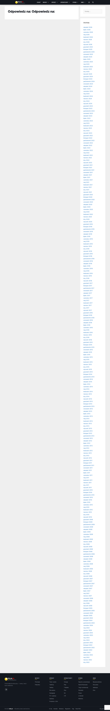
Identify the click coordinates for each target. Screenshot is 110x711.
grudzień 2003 (88, 633)
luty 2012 (86, 455)
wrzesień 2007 (88, 586)
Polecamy (37, 684)
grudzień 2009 (88, 519)
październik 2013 (88, 406)
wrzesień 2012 (88, 438)
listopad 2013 (87, 404)
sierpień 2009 (87, 529)
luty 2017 (86, 308)
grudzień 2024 (88, 76)
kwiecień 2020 (88, 214)
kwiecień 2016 (88, 332)
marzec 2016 (87, 335)
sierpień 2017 (87, 293)
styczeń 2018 (87, 281)
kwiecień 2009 (88, 539)
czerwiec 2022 (88, 150)
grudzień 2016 (88, 313)
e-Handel (80, 695)
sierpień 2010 (87, 500)
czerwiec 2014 (88, 386)
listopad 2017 (87, 285)
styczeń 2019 (87, 251)
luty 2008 (86, 574)
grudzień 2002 (88, 642)
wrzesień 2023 (88, 113)
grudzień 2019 (88, 224)
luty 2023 (86, 130)
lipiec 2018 (86, 266)
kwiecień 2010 (88, 510)
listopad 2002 (87, 645)
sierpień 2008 (87, 559)
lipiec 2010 (86, 502)
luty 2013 (86, 426)
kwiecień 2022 (88, 155)
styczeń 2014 (87, 399)
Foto (94, 690)
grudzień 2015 (88, 342)
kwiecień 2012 (88, 450)
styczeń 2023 (87, 133)
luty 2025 (86, 71)
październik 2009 (89, 524)
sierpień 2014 (87, 382)
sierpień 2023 (87, 116)
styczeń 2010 (87, 517)
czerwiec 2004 (88, 625)
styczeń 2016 (87, 340)
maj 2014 (86, 389)
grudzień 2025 (88, 47)
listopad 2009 (87, 522)
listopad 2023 (87, 108)
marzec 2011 (87, 482)
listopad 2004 (87, 620)
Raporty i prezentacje (84, 682)
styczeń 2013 (87, 428)
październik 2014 (88, 377)
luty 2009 (86, 544)
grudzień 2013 (88, 401)
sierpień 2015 (87, 352)
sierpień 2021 (87, 175)
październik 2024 (89, 81)
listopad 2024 (87, 79)
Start (39, 2)
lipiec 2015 (86, 354)
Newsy (45, 2)
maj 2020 (86, 212)
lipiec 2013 (86, 413)
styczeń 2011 (87, 487)
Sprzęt (54, 2)
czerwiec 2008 (88, 564)
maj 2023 (86, 123)
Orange (66, 682)
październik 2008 (89, 554)
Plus (65, 690)
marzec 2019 (87, 246)
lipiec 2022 (86, 148)
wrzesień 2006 (88, 598)
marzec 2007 (87, 596)
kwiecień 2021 (88, 185)
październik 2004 (89, 623)
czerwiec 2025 (88, 62)
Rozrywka (95, 684)
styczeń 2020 (87, 222)
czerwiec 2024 (88, 91)
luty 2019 (86, 249)
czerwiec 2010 (88, 505)
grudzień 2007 (88, 578)
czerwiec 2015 (88, 357)
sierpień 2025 (87, 57)
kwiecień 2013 (88, 421)
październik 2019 (88, 229)
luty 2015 (86, 367)
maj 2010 (86, 507)
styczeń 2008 (87, 576)
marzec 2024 (87, 98)
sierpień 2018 (87, 263)
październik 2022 (88, 140)
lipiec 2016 (86, 325)
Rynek (75, 2)
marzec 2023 (87, 128)
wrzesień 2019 (88, 231)
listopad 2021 (87, 167)
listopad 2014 (87, 374)
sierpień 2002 (87, 650)
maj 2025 (86, 64)
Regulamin (67, 708)
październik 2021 (88, 170)
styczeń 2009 (87, 546)
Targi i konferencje (83, 687)
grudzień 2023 (88, 106)
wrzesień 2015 (88, 349)
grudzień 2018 (88, 254)
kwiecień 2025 (88, 66)
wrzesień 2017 (88, 290)
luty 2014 (86, 396)
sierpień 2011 (87, 470)
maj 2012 (86, 448)
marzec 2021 (87, 187)
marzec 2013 (87, 423)
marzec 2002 (87, 660)
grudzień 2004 (88, 618)
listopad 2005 (87, 608)
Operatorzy (64, 2)
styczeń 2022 (87, 162)
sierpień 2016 (87, 322)
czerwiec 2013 (88, 416)
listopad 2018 (87, 256)
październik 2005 (89, 610)
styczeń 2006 (87, 605)
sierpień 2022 (87, 145)
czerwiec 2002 (88, 655)
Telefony (51, 684)
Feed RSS (78, 708)
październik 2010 (88, 495)
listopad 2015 (87, 345)
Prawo (80, 693)
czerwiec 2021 (88, 180)
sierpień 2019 (87, 234)
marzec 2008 (87, 571)
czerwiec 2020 (88, 209)
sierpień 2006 (87, 601)
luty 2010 (86, 514)
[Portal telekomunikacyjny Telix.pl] (11, 679)
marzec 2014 (87, 394)
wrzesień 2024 (88, 84)
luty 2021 (86, 190)
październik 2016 (88, 318)
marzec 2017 (87, 305)
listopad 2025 (87, 49)
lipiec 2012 (86, 443)
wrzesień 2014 (88, 379)
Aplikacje (95, 687)
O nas (50, 708)
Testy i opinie (52, 682)
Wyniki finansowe (82, 684)
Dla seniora (52, 690)
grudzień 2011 (87, 460)
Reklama (80, 698)
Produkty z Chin (53, 701)
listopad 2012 (87, 433)
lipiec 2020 (86, 207)
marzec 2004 (87, 630)
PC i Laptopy (52, 695)
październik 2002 (89, 647)
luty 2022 (86, 160)
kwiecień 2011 (87, 480)
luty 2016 (86, 337)
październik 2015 (88, 347)
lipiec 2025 (86, 59)
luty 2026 (86, 42)
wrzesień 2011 (88, 468)
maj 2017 (86, 300)
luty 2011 (86, 485)
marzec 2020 (87, 217)
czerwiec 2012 (88, 446)
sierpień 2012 (87, 441)
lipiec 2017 (86, 295)
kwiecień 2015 (88, 362)
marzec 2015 (87, 364)
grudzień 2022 (88, 135)
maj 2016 (86, 330)
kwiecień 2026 (88, 37)
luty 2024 (86, 101)
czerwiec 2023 (88, 121)
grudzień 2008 (88, 549)
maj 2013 (86, 418)
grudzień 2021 (88, 165)
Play (65, 684)
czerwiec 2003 (88, 635)
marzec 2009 (87, 541)
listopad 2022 (87, 138)
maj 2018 (86, 271)
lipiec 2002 (86, 652)
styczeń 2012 (87, 458)
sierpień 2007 (87, 588)
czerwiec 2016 (88, 327)
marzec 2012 (87, 453)
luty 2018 (86, 278)
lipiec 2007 (86, 591)
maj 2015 (86, 359)
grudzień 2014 (88, 372)
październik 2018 (88, 258)
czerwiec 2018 (88, 268)
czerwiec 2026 (88, 32)
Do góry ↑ (102, 708)
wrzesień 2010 (88, 497)
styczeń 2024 (87, 103)
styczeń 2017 (87, 310)
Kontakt (56, 708)
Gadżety (51, 698)
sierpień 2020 (87, 204)
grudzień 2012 (88, 431)
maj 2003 (86, 638)
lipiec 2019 (86, 236)
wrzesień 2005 (88, 613)
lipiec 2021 (86, 177)
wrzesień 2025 (88, 54)
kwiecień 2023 (88, 126)
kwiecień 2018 (88, 273)
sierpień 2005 (87, 615)
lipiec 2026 (86, 30)
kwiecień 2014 (88, 391)
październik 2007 (89, 583)
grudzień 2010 (88, 490)
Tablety (51, 687)
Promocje (37, 682)
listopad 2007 (87, 581)
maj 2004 (86, 628)
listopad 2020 (87, 197)
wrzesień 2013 (88, 409)
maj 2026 (86, 34)
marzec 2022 (87, 158)
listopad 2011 (87, 463)
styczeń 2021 (87, 192)
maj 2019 (86, 241)
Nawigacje (52, 693)
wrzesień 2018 (88, 261)
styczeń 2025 (87, 74)
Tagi (73, 708)
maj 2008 (86, 566)
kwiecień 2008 (88, 569)
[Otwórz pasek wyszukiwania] (93, 2)
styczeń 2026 (87, 44)
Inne (82, 2)
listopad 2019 (87, 226)
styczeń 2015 (87, 369)
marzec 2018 (87, 276)
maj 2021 (86, 182)
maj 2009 (86, 537)
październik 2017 (88, 288)
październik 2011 (88, 465)
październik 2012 (88, 436)
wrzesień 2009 (88, 527)
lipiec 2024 (86, 89)
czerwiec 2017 (88, 298)
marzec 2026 (87, 39)
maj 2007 (86, 593)
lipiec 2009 (87, 532)
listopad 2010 (87, 492)
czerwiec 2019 (88, 239)
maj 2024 (86, 94)
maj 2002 (86, 657)
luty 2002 (86, 662)
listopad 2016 (87, 315)
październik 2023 (89, 111)
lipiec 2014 (86, 384)
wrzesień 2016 (88, 320)
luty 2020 (86, 219)
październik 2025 (88, 52)
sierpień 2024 (87, 86)
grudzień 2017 (88, 283)
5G (64, 693)
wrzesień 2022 (88, 143)
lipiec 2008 (86, 561)
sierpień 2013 (87, 411)
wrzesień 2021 (88, 172)
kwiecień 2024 (88, 96)
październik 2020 (89, 199)
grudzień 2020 (88, 194)
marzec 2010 (87, 512)
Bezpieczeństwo (97, 682)
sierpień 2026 (87, 27)
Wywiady (80, 690)
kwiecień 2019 (88, 244)
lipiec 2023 (86, 118)
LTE (65, 695)
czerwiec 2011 (87, 475)
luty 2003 (86, 640)
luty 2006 (86, 603)
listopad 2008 (87, 551)
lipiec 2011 (86, 473)
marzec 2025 (87, 69)
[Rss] (6, 689)
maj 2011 (86, 477)
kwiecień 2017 (88, 303)
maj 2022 (86, 153)
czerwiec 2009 (88, 534)
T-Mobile (66, 687)
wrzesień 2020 (88, 202)
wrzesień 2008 (88, 556)
